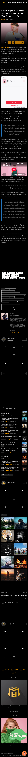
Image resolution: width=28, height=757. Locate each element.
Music (3, 19)
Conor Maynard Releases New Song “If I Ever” (11, 305)
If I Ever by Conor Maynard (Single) (9, 309)
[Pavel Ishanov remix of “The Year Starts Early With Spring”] (24, 413)
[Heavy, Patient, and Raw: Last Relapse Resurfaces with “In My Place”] (24, 444)
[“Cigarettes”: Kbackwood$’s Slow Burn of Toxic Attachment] (24, 419)
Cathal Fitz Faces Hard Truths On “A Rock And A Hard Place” (10, 455)
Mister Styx (7, 415)
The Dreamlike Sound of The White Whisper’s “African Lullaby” (9, 425)
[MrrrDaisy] (4, 323)
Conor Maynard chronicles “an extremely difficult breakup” (13, 295)
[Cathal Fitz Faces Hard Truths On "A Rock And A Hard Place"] (20, 562)
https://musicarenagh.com (15, 315)
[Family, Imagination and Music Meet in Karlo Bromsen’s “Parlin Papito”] (24, 438)
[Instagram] (12, 332)
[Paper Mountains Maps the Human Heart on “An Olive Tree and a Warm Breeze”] (24, 450)
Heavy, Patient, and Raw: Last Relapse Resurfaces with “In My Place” (9, 443)
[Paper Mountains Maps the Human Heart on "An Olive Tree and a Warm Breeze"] (7, 562)
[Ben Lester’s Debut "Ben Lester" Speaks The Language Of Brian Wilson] (20, 536)
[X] (13, 42)
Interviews (4, 439)
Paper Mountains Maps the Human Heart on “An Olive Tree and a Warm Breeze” (11, 449)
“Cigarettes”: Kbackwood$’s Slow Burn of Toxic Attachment (10, 419)
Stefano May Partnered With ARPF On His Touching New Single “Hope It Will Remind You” (21, 596)
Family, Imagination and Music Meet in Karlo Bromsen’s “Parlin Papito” (11, 437)
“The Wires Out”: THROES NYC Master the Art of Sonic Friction (10, 462)
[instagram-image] (5, 347)
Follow (24, 339)
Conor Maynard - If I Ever (10, 289)
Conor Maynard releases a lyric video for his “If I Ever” (12, 299)
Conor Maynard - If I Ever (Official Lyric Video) (11, 293)
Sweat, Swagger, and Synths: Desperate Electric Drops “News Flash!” (10, 468)
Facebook (7, 669)
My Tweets (4, 477)
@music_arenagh (11, 338)
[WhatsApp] (19, 42)
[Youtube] (18, 332)
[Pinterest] (16, 42)
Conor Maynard (5, 47)
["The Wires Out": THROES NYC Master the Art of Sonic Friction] (7, 575)
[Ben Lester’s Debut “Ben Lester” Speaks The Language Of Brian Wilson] (24, 432)
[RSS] (21, 669)
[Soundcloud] (14, 332)
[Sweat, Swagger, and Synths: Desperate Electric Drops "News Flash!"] (20, 575)
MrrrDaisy (12, 313)
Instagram (16, 669)
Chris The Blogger (8, 445)
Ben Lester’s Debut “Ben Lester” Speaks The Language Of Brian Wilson (10, 431)
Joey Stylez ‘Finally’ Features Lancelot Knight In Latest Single (7, 595)
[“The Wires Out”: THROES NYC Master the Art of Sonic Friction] (24, 462)
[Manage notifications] (25, 754)
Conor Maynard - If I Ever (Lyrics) (8, 291)
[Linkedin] (22, 42)
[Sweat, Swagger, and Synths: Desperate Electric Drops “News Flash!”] (24, 469)
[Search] (25, 373)
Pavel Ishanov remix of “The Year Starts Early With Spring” (10, 412)
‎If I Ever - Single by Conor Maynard (9, 307)
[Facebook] (9, 42)
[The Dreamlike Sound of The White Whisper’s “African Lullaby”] (24, 426)
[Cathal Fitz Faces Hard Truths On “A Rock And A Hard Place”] (24, 456)
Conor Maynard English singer (8, 297)
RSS (24, 669)
